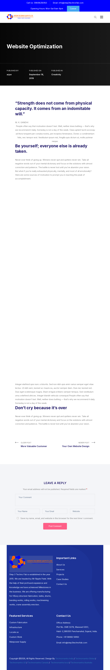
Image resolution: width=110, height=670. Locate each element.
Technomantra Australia (81, 662)
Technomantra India (64, 658)
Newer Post (75, 445)
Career (73, 8)
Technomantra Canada (38, 662)
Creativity (56, 74)
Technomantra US (17, 662)
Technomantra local (60, 662)
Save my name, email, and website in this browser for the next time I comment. (57, 518)
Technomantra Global (85, 658)
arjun (9, 74)
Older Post (34, 445)
